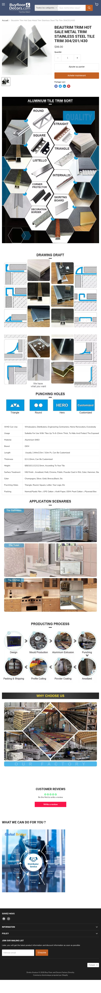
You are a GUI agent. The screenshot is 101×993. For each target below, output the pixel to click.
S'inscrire (42, 952)
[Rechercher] (89, 8)
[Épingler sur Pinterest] (68, 86)
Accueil (5, 20)
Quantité (57, 52)
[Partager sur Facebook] (56, 86)
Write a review (50, 804)
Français (92, 965)
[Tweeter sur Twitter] (60, 86)
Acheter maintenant (77, 75)
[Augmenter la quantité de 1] (77, 57)
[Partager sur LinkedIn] (64, 86)
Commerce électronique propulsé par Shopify (50, 975)
